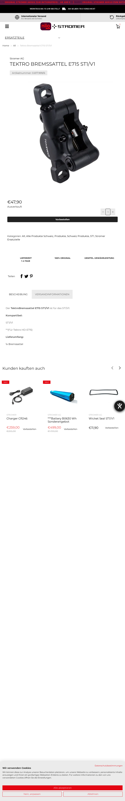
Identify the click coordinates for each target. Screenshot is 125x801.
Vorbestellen (63, 219)
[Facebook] (21, 276)
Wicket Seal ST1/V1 (101, 418)
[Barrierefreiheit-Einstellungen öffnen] (119, 406)
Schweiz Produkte (77, 236)
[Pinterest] (31, 276)
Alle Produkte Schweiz (39, 236)
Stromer (11, 415)
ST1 (92, 236)
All (23, 236)
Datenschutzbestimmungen (109, 765)
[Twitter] (26, 276)
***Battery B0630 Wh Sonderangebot (62, 420)
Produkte (60, 236)
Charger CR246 (17, 418)
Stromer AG (17, 58)
